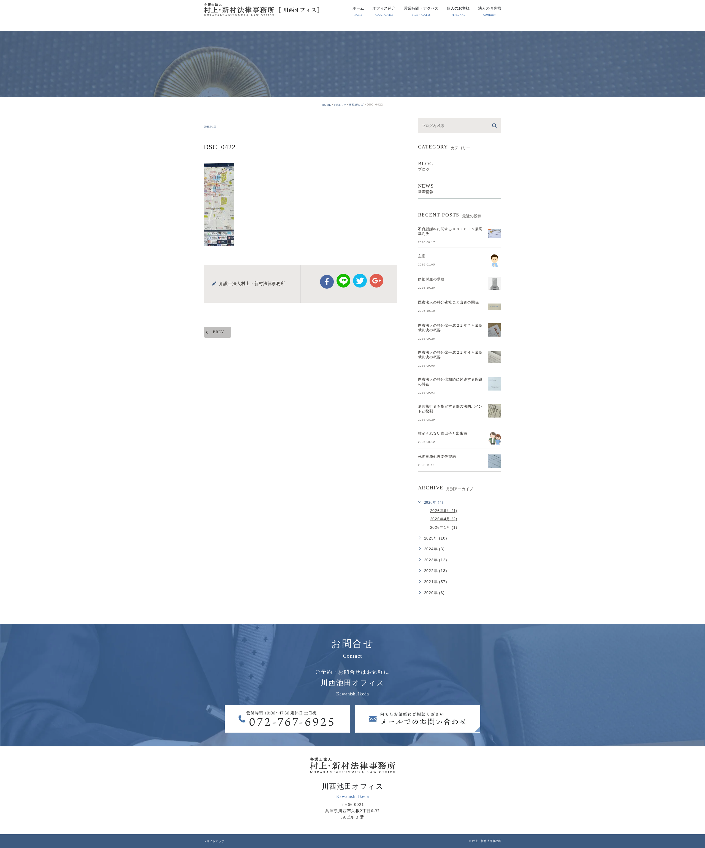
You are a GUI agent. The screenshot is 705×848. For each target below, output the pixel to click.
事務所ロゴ (356, 104)
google (376, 281)
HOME (326, 104)
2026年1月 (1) (443, 527)
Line (343, 281)
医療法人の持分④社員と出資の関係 (448, 302)
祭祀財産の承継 (431, 279)
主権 (422, 256)
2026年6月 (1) (443, 510)
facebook (327, 282)
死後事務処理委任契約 (437, 456)
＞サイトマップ (214, 840)
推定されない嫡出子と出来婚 (442, 433)
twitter (360, 281)
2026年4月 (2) (443, 519)
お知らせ (340, 104)
